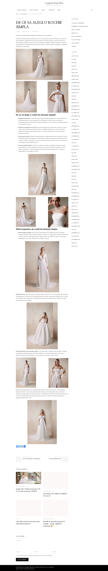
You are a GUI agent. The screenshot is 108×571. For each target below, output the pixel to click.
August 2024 (75, 119)
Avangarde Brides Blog (54, 3)
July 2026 (74, 59)
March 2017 (75, 209)
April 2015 (74, 243)
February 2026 (75, 76)
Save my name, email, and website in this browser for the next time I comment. (34, 555)
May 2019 (74, 179)
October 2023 (75, 129)
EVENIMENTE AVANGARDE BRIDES (80, 26)
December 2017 (75, 192)
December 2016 (75, 216)
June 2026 (74, 62)
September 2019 (76, 169)
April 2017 (74, 206)
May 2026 (74, 66)
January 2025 (75, 102)
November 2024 (76, 109)
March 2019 (75, 182)
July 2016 (74, 229)
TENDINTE (74, 46)
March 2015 (75, 246)
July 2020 (74, 152)
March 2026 (75, 72)
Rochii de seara (34, 10)
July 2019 (74, 172)
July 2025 (74, 96)
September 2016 (76, 226)
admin (18, 31)
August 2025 (75, 92)
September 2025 (76, 89)
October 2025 (75, 86)
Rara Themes (20, 569)
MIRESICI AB (74, 33)
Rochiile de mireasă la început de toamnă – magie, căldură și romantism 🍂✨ (54, 524)
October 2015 (75, 236)
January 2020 (75, 162)
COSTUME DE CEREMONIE (78, 23)
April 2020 (74, 156)
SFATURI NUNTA (75, 43)
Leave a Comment (34, 31)
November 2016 (76, 219)
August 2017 (75, 202)
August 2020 (75, 149)
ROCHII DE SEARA (76, 39)
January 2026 (75, 79)
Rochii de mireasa (22, 10)
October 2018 (75, 186)
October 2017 (75, 199)
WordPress (31, 569)
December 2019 (75, 166)
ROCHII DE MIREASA (76, 36)
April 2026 (74, 69)
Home (59, 10)
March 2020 (75, 159)
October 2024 (75, 112)
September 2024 (76, 116)
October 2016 (75, 222)
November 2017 (76, 196)
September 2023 (76, 132)
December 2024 (75, 106)
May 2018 (74, 189)
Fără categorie (19, 18)
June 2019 (74, 176)
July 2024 (74, 122)
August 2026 (75, 56)
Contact (43, 10)
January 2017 (75, 212)
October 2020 (75, 146)
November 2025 (76, 82)
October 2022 (75, 139)
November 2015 (76, 232)
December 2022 (75, 136)
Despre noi (51, 10)
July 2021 (74, 142)
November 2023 (76, 126)
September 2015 (76, 239)
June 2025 (74, 99)
